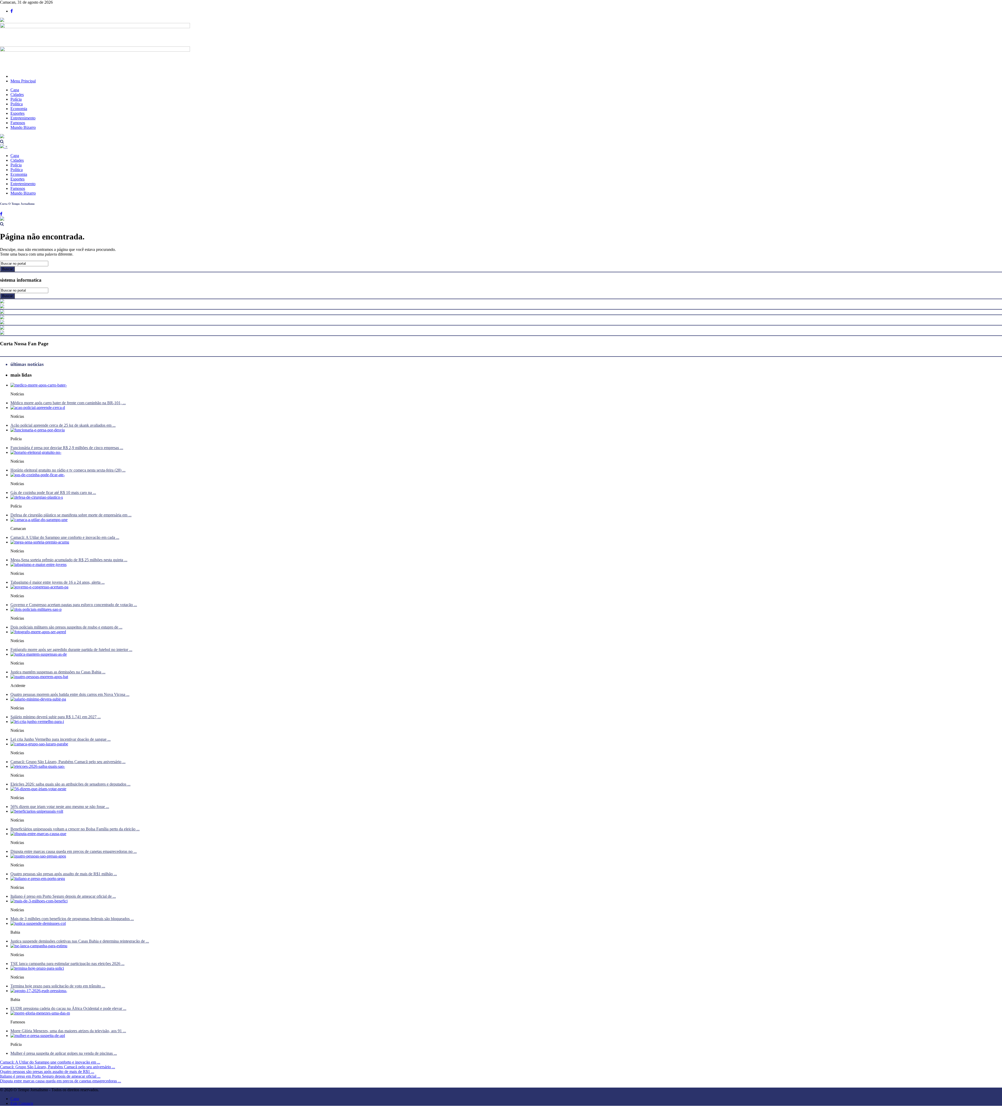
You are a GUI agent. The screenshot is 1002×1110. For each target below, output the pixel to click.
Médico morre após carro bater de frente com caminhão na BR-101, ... (68, 403)
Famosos (17, 122)
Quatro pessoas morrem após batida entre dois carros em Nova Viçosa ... (69, 694)
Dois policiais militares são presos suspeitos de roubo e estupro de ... (66, 627)
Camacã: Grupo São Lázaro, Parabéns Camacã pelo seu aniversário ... (68, 761)
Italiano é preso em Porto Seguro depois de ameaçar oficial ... (50, 1076)
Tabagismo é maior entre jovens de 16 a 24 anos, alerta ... (57, 582)
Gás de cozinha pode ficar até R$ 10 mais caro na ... (53, 492)
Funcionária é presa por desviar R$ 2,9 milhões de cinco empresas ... (66, 447)
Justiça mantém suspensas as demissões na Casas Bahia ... (57, 672)
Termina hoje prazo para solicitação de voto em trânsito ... (57, 986)
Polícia (16, 99)
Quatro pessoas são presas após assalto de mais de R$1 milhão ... (63, 874)
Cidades (17, 94)
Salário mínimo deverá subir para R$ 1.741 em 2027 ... (55, 717)
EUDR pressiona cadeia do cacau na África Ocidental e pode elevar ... (68, 1008)
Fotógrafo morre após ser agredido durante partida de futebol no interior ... (71, 649)
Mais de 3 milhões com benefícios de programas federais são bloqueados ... (72, 918)
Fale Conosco (21, 1103)
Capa (14, 90)
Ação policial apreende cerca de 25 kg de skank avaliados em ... (63, 425)
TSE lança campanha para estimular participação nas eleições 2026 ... (67, 963)
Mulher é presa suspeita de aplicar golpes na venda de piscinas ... (63, 1053)
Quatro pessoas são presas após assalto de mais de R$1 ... (47, 1071)
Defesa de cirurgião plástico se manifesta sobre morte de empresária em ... (71, 515)
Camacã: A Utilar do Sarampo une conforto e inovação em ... (50, 1062)
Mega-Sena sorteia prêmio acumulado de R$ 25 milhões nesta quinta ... (68, 560)
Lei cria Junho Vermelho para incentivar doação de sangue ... (60, 739)
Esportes (17, 113)
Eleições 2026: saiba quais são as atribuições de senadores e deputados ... (70, 784)
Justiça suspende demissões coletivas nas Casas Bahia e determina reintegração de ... (79, 941)
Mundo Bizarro (23, 127)
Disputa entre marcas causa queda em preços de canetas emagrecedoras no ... (73, 851)
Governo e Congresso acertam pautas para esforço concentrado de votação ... (73, 604)
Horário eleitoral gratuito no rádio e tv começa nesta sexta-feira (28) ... (68, 470)
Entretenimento (22, 118)
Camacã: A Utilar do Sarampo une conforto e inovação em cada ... (64, 537)
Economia (18, 108)
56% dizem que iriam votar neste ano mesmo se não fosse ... (59, 806)
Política (16, 104)
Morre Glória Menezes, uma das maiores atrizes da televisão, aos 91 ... (68, 1031)
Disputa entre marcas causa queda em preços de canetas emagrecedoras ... (60, 1081)
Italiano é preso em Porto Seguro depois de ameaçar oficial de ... (63, 896)
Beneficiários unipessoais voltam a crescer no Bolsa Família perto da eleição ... (75, 829)
